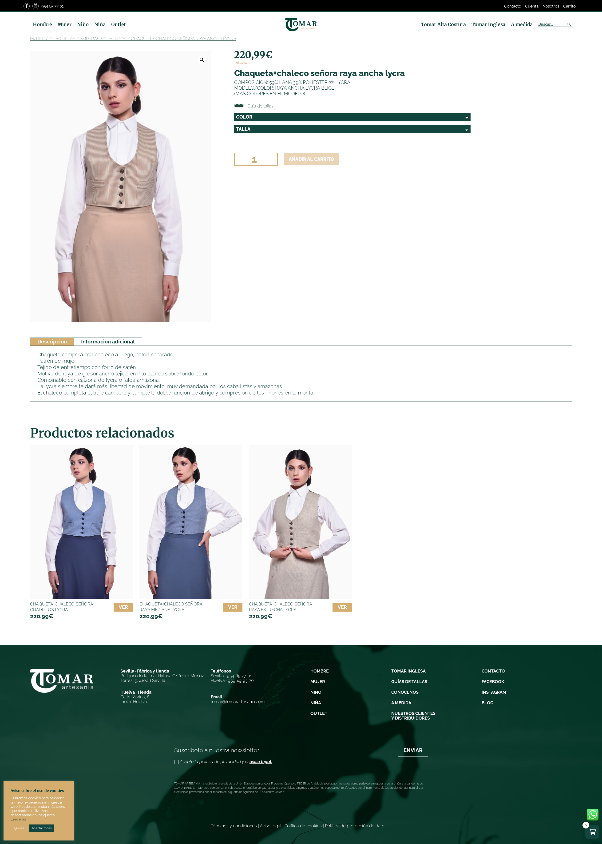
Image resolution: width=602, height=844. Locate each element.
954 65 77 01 (52, 6)
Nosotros (551, 6)
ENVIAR (413, 750)
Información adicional (108, 341)
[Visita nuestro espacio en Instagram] (35, 6)
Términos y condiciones (234, 825)
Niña (100, 24)
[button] (202, 60)
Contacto (512, 6)
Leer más (18, 819)
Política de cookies (303, 825)
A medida (522, 24)
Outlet (118, 24)
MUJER (37, 38)
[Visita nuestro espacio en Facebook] (27, 6)
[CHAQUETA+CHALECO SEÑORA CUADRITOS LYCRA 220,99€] (81, 522)
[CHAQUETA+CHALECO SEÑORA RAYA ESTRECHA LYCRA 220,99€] (300, 522)
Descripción (52, 341)
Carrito (569, 6)
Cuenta (532, 6)
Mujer (64, 24)
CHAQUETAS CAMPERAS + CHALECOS (87, 38)
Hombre (42, 24)
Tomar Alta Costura (443, 24)
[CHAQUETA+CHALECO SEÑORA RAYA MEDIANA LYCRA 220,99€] (190, 522)
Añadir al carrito (311, 159)
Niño (83, 24)
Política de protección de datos (356, 825)
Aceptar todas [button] (41, 828)
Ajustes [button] (18, 828)
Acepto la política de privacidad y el (226, 762)
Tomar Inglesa (488, 24)
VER (123, 607)
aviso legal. (261, 761)
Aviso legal (270, 825)
